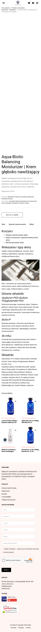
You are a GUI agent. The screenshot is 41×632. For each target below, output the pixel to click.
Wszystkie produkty (7, 198)
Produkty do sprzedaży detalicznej (24, 197)
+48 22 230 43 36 (7, 584)
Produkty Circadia (24, 203)
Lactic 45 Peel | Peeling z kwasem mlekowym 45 (9, 421)
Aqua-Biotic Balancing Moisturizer (18, 201)
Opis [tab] (3, 224)
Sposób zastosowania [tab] (17, 224)
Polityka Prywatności (8, 500)
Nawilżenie (12, 10)
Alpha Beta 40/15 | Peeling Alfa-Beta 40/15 (30, 421)
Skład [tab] (31, 224)
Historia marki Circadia (9, 488)
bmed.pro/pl (6, 588)
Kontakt (4, 494)
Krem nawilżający (7, 203)
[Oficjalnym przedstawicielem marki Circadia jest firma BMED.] (18, 3)
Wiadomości (6, 491)
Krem (35, 201)
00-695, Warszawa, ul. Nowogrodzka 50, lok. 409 (17, 581)
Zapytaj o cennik (12, 215)
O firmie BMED (6, 497)
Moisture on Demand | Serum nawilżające (9, 450)
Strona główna (6, 8)
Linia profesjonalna (8, 418)
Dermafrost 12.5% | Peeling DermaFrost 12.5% (30, 450)
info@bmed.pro (7, 586)
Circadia (31, 201)
